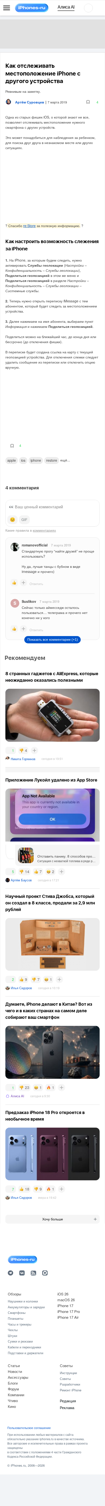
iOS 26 (62, 1293)
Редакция (68, 1400)
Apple (11, 460)
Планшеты (15, 1318)
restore (51, 460)
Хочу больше (52, 1219)
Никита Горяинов (23, 759)
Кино (12, 1406)
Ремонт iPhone (70, 1390)
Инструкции (68, 1372)
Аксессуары (18, 1377)
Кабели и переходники (24, 1347)
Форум (13, 1388)
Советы (66, 1365)
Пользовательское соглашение (29, 1427)
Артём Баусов (21, 880)
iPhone (36, 460)
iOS (23, 460)
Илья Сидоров (21, 988)
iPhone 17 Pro (68, 1311)
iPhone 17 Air (68, 1317)
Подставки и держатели (25, 1353)
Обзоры (14, 1293)
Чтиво (13, 1400)
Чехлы (13, 1329)
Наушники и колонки (23, 1301)
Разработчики (70, 1384)
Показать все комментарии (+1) (52, 639)
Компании (16, 1394)
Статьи (14, 1365)
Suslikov (29, 601)
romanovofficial (35, 545)
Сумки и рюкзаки (20, 1341)
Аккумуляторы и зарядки (26, 1307)
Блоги (13, 1383)
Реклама (67, 1407)
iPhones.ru (18, 1465)
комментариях (44, 530)
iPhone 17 (65, 1305)
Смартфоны (16, 1312)
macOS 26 (66, 1299)
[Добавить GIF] (24, 519)
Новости (15, 1371)
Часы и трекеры (19, 1324)
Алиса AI (17, 1096)
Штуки (12, 1335)
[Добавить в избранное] (88, 102)
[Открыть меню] (6, 8)
